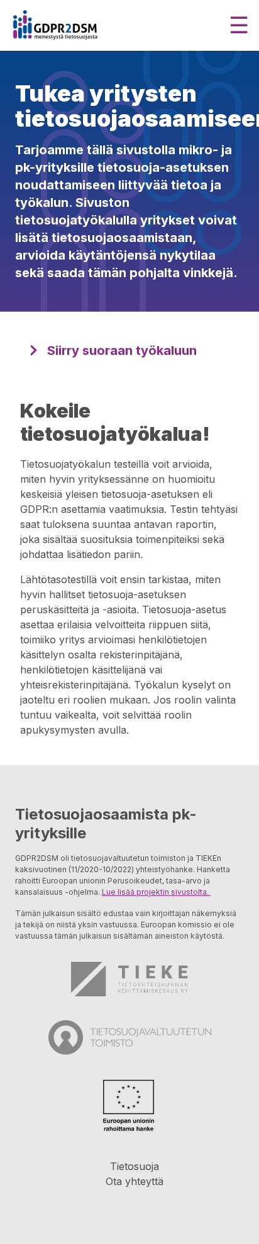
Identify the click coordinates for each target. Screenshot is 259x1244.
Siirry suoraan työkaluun (122, 350)
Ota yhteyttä (134, 1181)
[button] (239, 25)
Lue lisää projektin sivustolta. (156, 892)
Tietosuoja (134, 1166)
